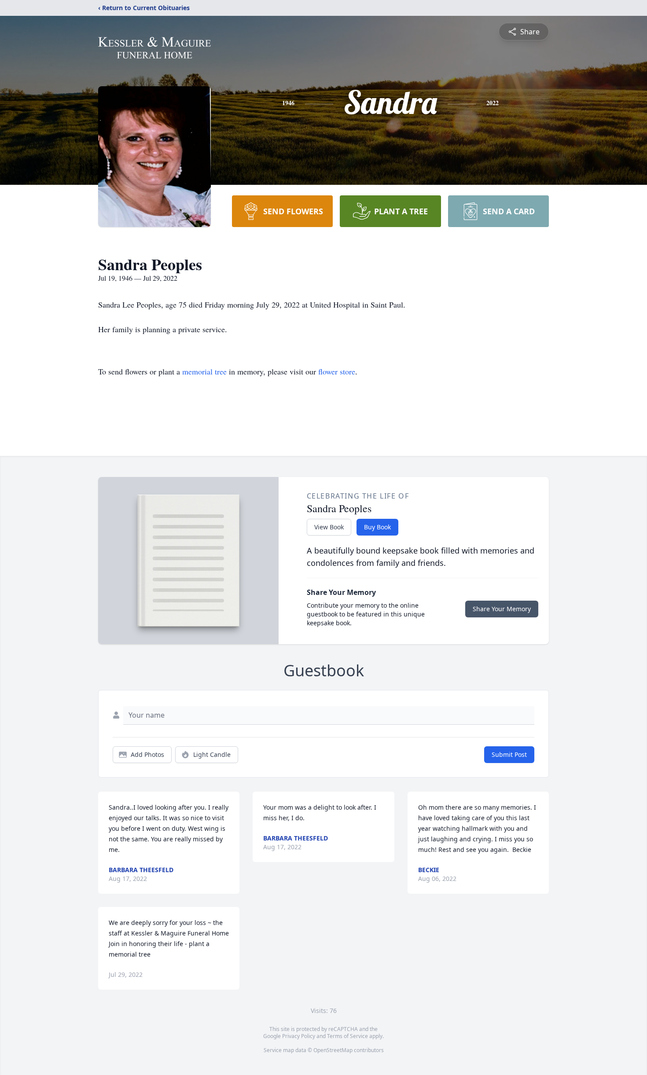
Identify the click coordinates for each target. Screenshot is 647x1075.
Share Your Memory (502, 609)
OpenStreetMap (333, 1050)
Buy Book (377, 527)
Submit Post (509, 754)
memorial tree (204, 371)
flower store (336, 371)
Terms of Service (347, 1036)
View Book (329, 527)
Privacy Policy (298, 1036)
